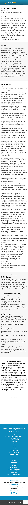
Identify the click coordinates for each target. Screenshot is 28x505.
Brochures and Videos (14, 471)
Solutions (14, 462)
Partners (14, 465)
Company (14, 464)
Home (14, 460)
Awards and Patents (14, 469)
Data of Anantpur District (14, 474)
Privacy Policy (14, 472)
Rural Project (14, 467)
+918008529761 (15, 484)
